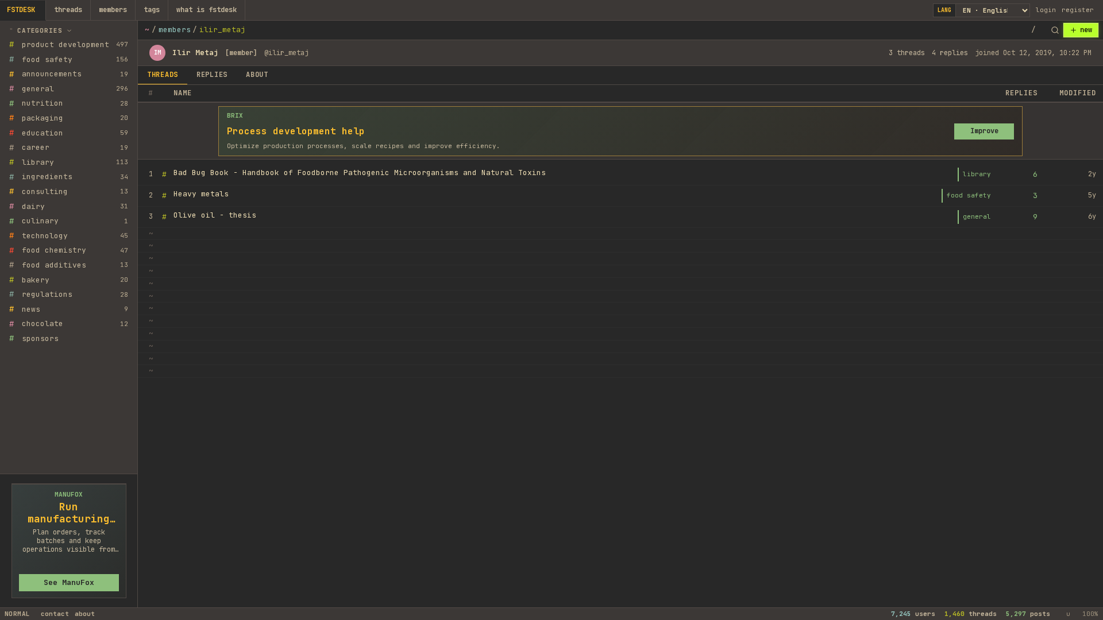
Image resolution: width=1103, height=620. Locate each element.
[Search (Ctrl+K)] (1054, 30)
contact (55, 614)
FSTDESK (21, 9)
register (1078, 10)
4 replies (950, 52)
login (1046, 10)
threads (68, 9)
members (113, 9)
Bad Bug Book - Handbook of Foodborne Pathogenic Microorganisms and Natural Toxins (359, 172)
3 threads (907, 52)
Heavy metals (201, 194)
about (85, 614)
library (977, 174)
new (1086, 29)
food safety (969, 195)
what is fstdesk (206, 9)
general (977, 216)
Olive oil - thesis (214, 215)
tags (152, 9)
